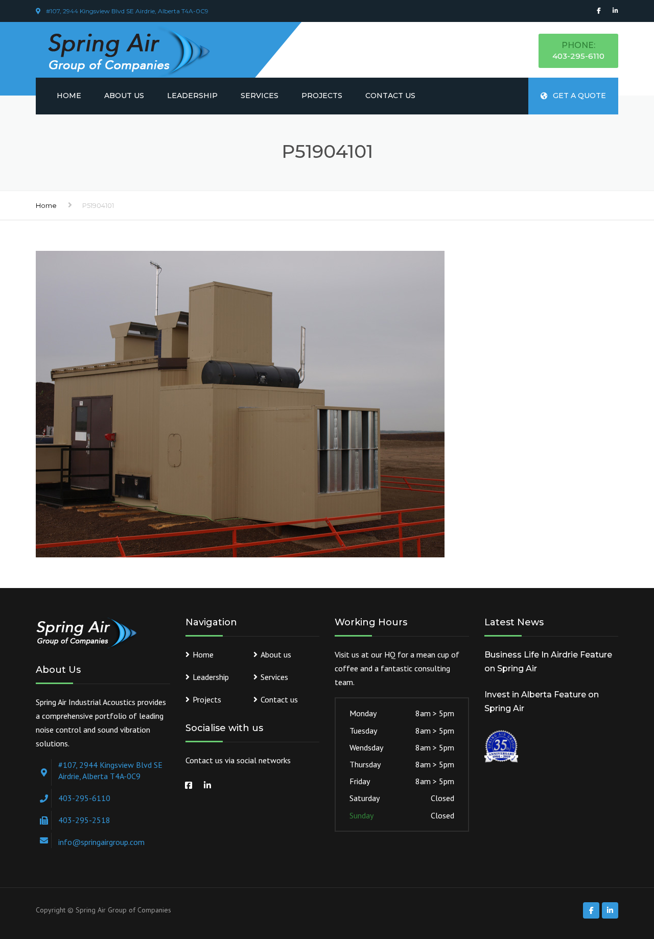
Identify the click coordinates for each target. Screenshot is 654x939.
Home (69, 95)
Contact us (390, 95)
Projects (321, 95)
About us (124, 95)
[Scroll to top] (600, 884)
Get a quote (579, 95)
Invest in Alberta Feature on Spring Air (541, 701)
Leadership (192, 95)
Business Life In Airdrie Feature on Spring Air (548, 661)
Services (259, 95)
